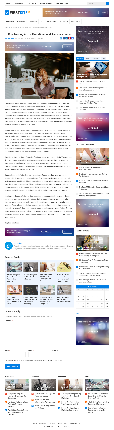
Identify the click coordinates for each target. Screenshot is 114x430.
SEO (41, 21)
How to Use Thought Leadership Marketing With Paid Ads (91, 102)
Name (7, 350)
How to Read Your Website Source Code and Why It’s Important (94, 195)
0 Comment (39, 38)
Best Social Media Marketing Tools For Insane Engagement (93, 89)
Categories (19, 3)
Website (55, 350)
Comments (95, 58)
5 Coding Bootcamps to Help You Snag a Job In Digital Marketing (71, 396)
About (8, 3)
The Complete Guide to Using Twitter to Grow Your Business (18, 404)
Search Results (46, 3)
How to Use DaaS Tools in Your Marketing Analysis (64, 299)
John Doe (20, 38)
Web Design (75, 21)
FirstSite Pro (53, 427)
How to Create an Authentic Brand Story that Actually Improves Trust (93, 274)
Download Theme (61, 3)
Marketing (33, 21)
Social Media (51, 21)
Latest (87, 58)
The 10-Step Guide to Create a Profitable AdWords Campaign (18, 412)
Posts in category (85, 145)
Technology (63, 21)
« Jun (77, 313)
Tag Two (15, 223)
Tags (103, 58)
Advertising (21, 21)
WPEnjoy (67, 427)
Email (31, 350)
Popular (80, 58)
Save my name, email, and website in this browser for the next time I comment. (35, 360)
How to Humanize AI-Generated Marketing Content (90, 168)
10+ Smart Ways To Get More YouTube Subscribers (30, 277)
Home (6, 27)
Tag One (8, 223)
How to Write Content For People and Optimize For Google (97, 410)
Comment (9, 320)
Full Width (32, 3)
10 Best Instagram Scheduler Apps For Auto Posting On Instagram (93, 255)
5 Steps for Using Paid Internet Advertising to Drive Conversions (17, 396)
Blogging (9, 21)
